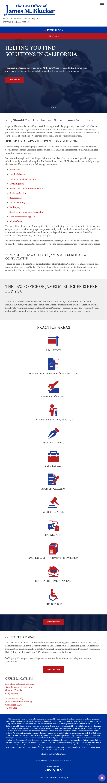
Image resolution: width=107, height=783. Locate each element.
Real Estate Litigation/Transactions (26, 188)
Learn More (14, 80)
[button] (102, 778)
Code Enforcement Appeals (22, 216)
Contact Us (53, 622)
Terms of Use (43, 778)
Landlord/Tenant (18, 174)
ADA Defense (16, 221)
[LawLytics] (53, 769)
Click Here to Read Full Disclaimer (53, 754)
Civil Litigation (17, 184)
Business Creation (18, 193)
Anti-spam (65, 778)
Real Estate (15, 169)
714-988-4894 (11, 708)
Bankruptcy (15, 207)
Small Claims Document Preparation (27, 212)
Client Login (54, 36)
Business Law (16, 198)
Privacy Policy (55, 778)
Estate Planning (17, 202)
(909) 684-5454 (55, 29)
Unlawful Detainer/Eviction (23, 179)
